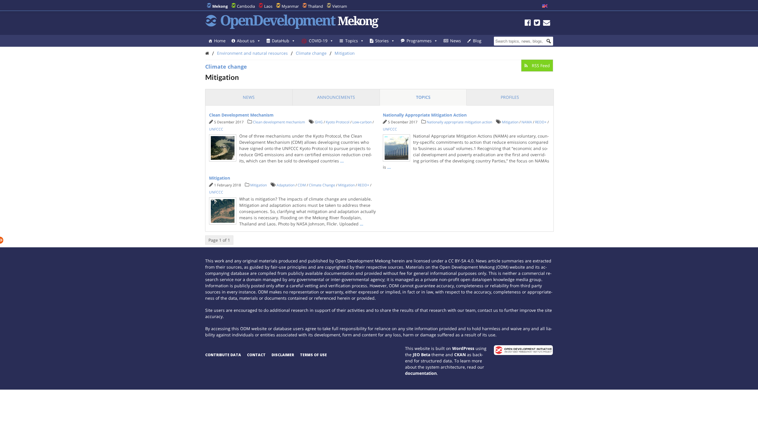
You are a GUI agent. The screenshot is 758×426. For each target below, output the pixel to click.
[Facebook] (528, 23)
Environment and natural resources (252, 53)
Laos (268, 6)
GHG (319, 122)
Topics (351, 40)
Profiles (510, 97)
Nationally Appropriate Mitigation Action (425, 115)
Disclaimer (283, 354)
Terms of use (313, 354)
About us (246, 40)
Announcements (336, 97)
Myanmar (290, 6)
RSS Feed (540, 65)
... (342, 161)
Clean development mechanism (279, 122)
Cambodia (246, 6)
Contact (256, 354)
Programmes (419, 40)
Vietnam (339, 6)
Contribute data (223, 354)
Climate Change (322, 185)
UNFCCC (216, 129)
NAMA (526, 122)
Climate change (311, 53)
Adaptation (286, 185)
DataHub (280, 40)
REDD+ (541, 122)
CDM (302, 185)
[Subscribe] (546, 23)
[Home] (207, 53)
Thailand (315, 6)
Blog (477, 40)
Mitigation (345, 53)
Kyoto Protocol (337, 122)
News (455, 40)
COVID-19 (318, 40)
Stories (382, 40)
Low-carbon (362, 122)
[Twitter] (537, 23)
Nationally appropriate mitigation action (459, 122)
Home (220, 40)
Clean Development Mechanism (241, 115)
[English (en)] (544, 6)
